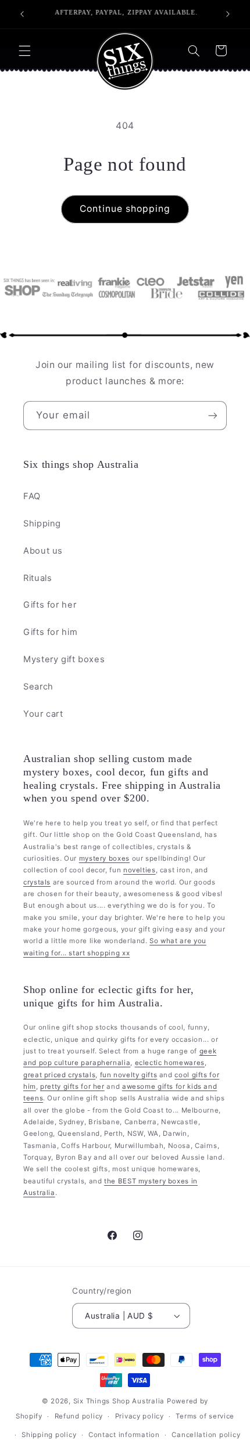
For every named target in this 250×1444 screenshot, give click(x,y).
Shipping (42, 523)
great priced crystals (59, 1075)
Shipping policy (49, 1435)
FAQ (32, 496)
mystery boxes (104, 858)
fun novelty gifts (129, 1075)
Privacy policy (139, 1416)
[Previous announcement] (22, 14)
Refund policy (79, 1416)
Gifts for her (49, 605)
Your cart (43, 714)
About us (43, 551)
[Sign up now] (212, 415)
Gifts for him (50, 632)
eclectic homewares (170, 1063)
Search (38, 686)
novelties (139, 870)
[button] (24, 50)
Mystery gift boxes (64, 659)
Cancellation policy (206, 1435)
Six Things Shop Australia (119, 1401)
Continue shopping (125, 208)
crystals (37, 882)
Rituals (37, 578)
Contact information (124, 1435)
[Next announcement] (228, 14)
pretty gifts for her (72, 1086)
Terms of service (205, 1416)
